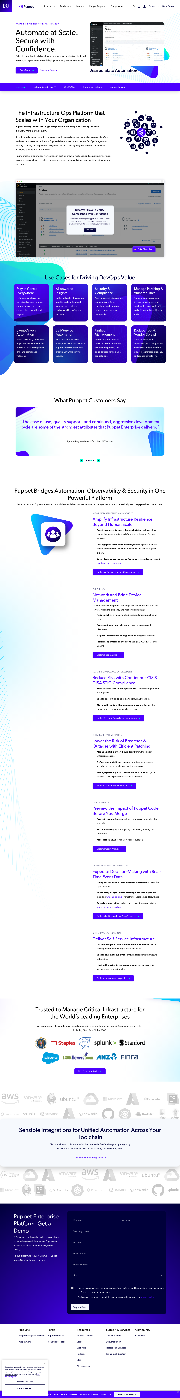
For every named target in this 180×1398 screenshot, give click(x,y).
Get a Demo (168, 6)
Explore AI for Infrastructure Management (116, 572)
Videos (80, 1341)
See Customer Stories (89, 1071)
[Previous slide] (81, 460)
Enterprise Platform (92, 87)
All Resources (83, 1366)
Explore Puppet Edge (107, 655)
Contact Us (154, 6)
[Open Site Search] (133, 6)
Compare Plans (47, 70)
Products (64, 6)
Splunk (118, 897)
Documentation (113, 1341)
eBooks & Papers (85, 1335)
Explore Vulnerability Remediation (113, 785)
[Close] (45, 1363)
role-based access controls (109, 563)
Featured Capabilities (43, 87)
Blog (79, 1360)
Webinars (81, 1347)
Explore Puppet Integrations (90, 1157)
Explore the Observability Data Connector (116, 916)
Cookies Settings (24, 1388)
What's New (70, 87)
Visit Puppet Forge (56, 1341)
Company (115, 6)
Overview (20, 87)
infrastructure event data (109, 907)
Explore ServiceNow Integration (112, 978)
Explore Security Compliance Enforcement (117, 718)
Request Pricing (117, 87)
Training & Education (116, 1354)
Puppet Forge (96, 6)
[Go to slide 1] (86, 460)
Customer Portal (113, 1335)
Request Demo (80, 1307)
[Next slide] (98, 460)
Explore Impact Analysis (108, 848)
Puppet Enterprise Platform (31, 1335)
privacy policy (147, 1297)
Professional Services (116, 1347)
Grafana (110, 897)
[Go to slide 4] (93, 460)
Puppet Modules (56, 1335)
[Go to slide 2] (89, 460)
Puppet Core (24, 1341)
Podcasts (81, 1354)
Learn (79, 6)
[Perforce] (6, 6)
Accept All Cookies (25, 1382)
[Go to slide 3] (91, 460)
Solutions (48, 6)
